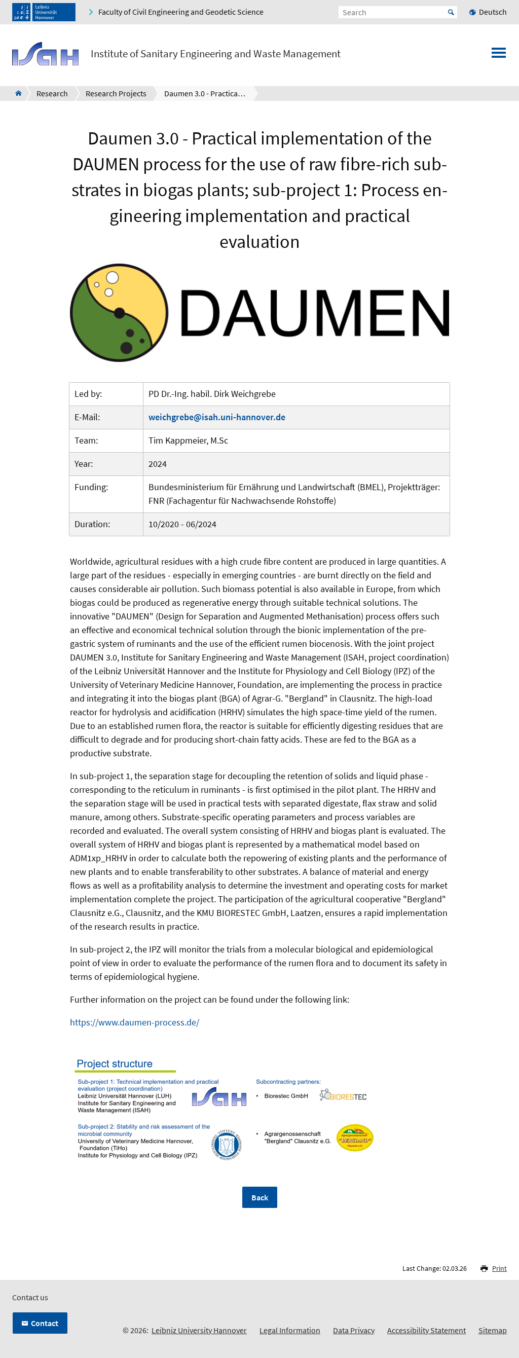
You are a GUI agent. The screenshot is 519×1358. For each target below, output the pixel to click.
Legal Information (290, 1330)
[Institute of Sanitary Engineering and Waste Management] (15, 93)
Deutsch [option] (493, 12)
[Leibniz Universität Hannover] (44, 12)
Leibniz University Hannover (199, 1330)
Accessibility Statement (426, 1330)
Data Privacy (354, 1330)
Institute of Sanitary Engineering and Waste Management (216, 54)
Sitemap (492, 1330)
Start (451, 12)
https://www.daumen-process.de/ (134, 1022)
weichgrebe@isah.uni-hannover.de (217, 417)
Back (259, 1197)
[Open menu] (499, 56)
